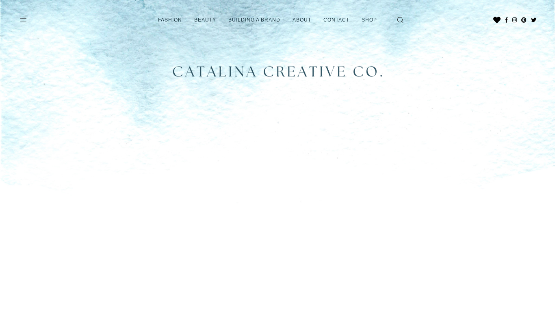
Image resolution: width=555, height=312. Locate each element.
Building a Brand (254, 20)
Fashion (170, 20)
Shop (369, 20)
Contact (336, 20)
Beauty (205, 20)
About (302, 20)
